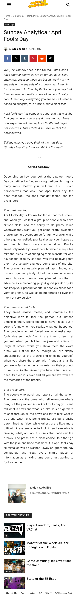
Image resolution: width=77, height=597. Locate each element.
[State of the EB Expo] (14, 584)
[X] (16, 58)
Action (8, 571)
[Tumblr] (24, 58)
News (7, 553)
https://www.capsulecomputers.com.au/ (49, 493)
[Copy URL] (50, 58)
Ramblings (32, 15)
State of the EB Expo (41, 578)
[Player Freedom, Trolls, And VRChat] (14, 530)
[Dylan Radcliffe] (6, 49)
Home (7, 15)
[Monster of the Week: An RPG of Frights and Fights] (14, 548)
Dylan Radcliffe (20, 48)
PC (6, 536)
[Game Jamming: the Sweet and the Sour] (14, 566)
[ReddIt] (42, 58)
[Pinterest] (33, 58)
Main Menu (18, 15)
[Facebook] (7, 58)
